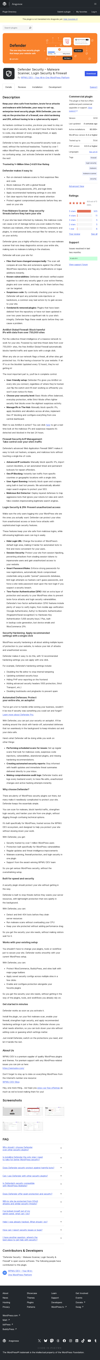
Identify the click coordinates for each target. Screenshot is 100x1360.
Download (91, 73)
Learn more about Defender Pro (18, 714)
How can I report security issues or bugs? (22, 1230)
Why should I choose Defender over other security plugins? (18, 1148)
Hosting (6, 1302)
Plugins (30, 1302)
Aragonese (14, 1341)
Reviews (22, 87)
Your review (74, 234)
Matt (6, 1320)
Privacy (6, 1307)
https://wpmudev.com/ (13, 1068)
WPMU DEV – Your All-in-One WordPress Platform (45, 77)
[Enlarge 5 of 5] (39, 1123)
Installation (37, 87)
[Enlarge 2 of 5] (39, 1108)
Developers (56, 1302)
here (48, 425)
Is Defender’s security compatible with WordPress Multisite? (19, 1184)
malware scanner (89, 173)
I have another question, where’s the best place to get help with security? (20, 1238)
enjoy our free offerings (48, 1088)
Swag (80, 1307)
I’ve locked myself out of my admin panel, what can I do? (16, 1212)
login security (91, 163)
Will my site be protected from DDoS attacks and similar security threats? (20, 1202)
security (93, 179)
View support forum (78, 264)
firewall (93, 158)
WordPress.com (11, 1315)
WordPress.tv (59, 1307)
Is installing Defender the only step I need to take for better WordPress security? (23, 1158)
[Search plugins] (30, 27)
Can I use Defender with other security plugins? (25, 1176)
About (5, 1293)
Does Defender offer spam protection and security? (27, 1194)
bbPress (8, 1324)
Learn (54, 1293)
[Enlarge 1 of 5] (18, 1108)
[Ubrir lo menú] (96, 4)
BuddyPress (10, 1329)
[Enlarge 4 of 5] (18, 1123)
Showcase (32, 1293)
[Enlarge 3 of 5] (60, 1108)
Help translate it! (70, 19)
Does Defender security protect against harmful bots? (28, 1168)
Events (79, 1297)
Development (55, 87)
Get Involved (82, 1293)
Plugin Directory (9, 12)
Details (8, 87)
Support (93, 87)
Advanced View (76, 186)
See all (94, 234)
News (5, 1297)
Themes (31, 1297)
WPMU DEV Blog (11, 1082)
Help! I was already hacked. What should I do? (25, 1222)
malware (93, 168)
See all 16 (93, 152)
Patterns (31, 1307)
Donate (80, 1302)
